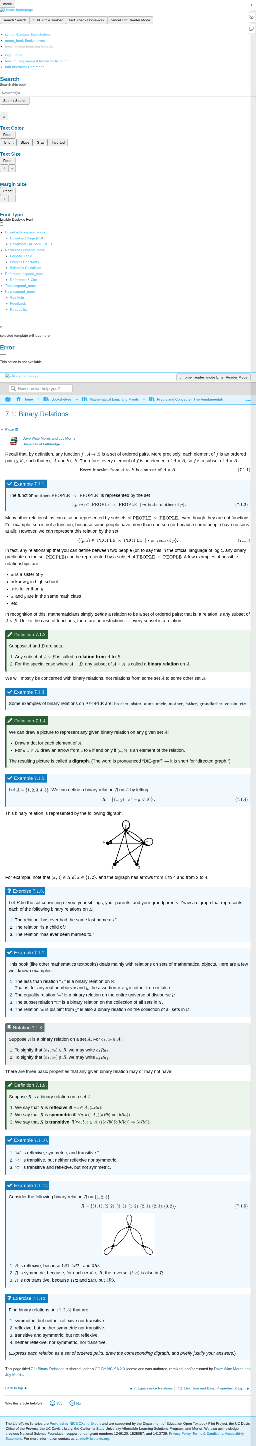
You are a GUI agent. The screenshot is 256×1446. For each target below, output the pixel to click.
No (78, 1403)
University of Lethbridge (41, 444)
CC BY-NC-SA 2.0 (110, 1369)
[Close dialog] (3, 354)
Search (13, 389)
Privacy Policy (179, 1433)
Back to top (14, 1388)
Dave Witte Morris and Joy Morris (48, 438)
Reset (7, 135)
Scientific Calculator (25, 268)
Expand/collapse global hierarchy (11, 400)
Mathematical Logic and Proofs (114, 399)
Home (28, 399)
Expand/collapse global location (248, 398)
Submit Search (14, 101)
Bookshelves (61, 399)
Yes (59, 1403)
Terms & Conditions (207, 1433)
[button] (18, 303)
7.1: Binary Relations (47, 1369)
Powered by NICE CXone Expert (76, 1423)
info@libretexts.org (93, 1438)
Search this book (13, 85)
